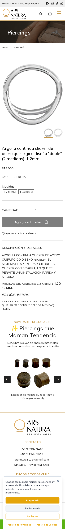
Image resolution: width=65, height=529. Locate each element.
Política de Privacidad (19, 524)
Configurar (32, 516)
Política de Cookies (47, 524)
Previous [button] (7, 379)
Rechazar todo (32, 508)
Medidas (8, 186)
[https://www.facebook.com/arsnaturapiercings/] (47, 3)
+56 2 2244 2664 (31, 454)
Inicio (5, 47)
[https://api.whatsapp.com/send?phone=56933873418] (61, 3)
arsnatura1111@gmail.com (32, 459)
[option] (32, 376)
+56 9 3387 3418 (31, 449)
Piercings (18, 47)
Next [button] (57, 379)
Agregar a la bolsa (28, 222)
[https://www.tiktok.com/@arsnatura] (57, 3)
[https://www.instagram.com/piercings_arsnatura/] (52, 3)
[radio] (10, 191)
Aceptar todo (32, 500)
